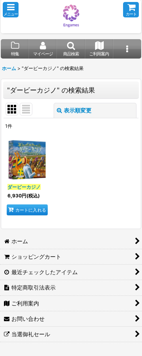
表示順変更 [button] (78, 110)
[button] (11, 9)
